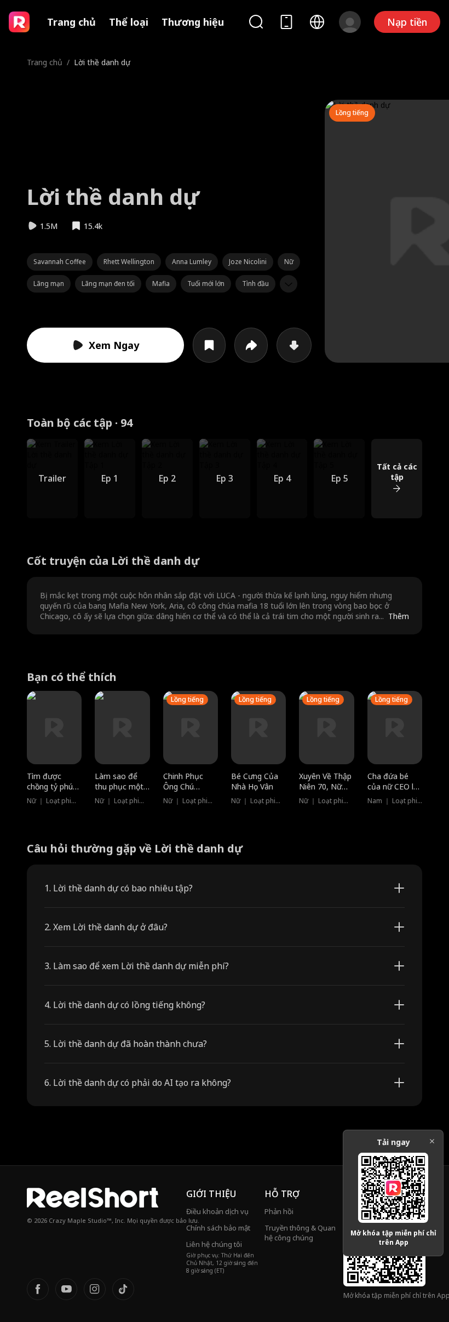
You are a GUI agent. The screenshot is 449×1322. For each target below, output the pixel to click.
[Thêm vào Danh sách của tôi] (209, 345)
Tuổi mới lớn (206, 283)
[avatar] (350, 22)
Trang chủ (71, 21)
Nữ (288, 261)
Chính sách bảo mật (218, 1228)
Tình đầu (255, 283)
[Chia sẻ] (251, 345)
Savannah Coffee (59, 261)
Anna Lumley (191, 261)
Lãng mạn (48, 283)
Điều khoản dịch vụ (217, 1211)
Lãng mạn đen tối (108, 283)
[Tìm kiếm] (255, 21)
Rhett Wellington (128, 261)
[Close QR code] (432, 1141)
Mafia (161, 283)
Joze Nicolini (248, 261)
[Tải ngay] (294, 345)
